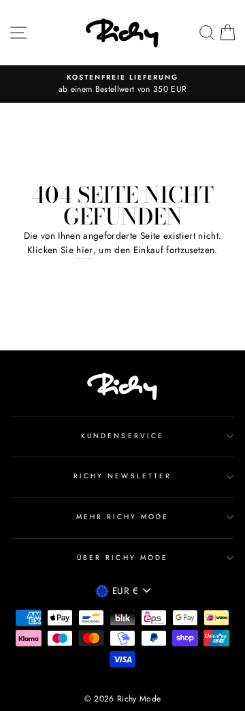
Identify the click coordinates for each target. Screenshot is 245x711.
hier (84, 250)
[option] (122, 84)
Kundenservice (122, 436)
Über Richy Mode (122, 557)
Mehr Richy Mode (122, 517)
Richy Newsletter (123, 476)
